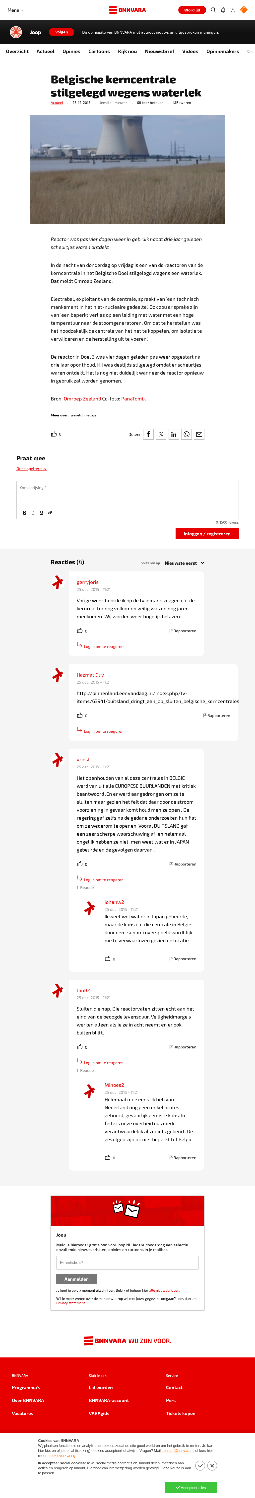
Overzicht (17, 51)
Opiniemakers (222, 51)
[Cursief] (33, 513)
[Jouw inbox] (223, 10)
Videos (190, 51)
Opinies (71, 51)
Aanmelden (76, 1278)
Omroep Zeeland (82, 398)
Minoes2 (114, 1085)
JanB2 (83, 990)
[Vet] (25, 513)
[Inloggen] (233, 10)
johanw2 (114, 902)
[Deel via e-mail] (199, 434)
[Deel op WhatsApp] (186, 434)
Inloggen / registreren (207, 533)
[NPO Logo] (244, 10)
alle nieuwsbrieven (164, 1290)
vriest (83, 759)
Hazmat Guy (90, 675)
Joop (35, 32)
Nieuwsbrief (159, 51)
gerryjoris (88, 582)
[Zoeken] (213, 10)
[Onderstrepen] (42, 513)
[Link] (50, 513)
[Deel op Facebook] (148, 434)
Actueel (46, 51)
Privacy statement (70, 1303)
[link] (76, 414)
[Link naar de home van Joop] (16, 32)
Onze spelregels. (31, 468)
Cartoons (99, 51)
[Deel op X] (161, 434)
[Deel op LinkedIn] (174, 434)
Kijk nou (127, 51)
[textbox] (128, 494)
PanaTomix (133, 398)
